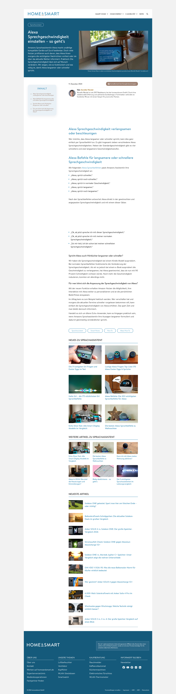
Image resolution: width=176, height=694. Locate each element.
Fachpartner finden (35, 680)
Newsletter (126, 662)
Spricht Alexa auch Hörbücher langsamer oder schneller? (42, 104)
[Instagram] (136, 667)
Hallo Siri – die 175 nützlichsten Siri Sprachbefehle (84, 397)
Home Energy (116, 14)
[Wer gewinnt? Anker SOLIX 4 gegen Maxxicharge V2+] (76, 581)
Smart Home (100, 14)
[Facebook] (123, 667)
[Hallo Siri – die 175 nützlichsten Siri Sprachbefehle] (85, 384)
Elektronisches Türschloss (100, 673)
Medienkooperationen (37, 677)
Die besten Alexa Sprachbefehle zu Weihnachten (120, 427)
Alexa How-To (125, 331)
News (141, 14)
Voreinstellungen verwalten (112, 690)
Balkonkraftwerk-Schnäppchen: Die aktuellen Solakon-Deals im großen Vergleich (109, 517)
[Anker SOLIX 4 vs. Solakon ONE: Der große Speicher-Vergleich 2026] (76, 530)
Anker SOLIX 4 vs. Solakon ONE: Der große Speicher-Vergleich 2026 (108, 530)
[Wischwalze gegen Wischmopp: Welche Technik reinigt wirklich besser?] (76, 607)
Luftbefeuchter (65, 662)
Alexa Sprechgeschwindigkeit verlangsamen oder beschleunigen (43, 94)
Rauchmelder (95, 662)
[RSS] (140, 667)
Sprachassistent (35, 25)
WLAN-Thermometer (98, 677)
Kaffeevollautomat (97, 666)
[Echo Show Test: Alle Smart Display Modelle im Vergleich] (85, 413)
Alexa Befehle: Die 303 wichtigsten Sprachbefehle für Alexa (120, 397)
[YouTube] (127, 667)
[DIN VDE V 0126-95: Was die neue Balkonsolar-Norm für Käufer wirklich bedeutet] (76, 569)
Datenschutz (145, 690)
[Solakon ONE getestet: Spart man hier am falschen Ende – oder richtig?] (76, 504)
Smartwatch (63, 677)
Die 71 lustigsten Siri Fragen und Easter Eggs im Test (83, 368)
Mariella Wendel (87, 90)
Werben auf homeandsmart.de (40, 669)
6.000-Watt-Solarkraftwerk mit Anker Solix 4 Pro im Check (108, 594)
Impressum (126, 690)
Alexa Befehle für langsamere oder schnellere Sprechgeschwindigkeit (43, 99)
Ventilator (62, 666)
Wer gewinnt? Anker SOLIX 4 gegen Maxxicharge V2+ (109, 581)
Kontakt (30, 666)
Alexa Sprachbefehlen (91, 167)
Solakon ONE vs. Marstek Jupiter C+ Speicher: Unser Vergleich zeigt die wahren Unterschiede (108, 556)
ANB (133, 690)
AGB (138, 690)
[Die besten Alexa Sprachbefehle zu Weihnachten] (121, 413)
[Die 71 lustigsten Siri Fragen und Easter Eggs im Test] (85, 354)
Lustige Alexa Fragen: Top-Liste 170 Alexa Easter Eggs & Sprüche (120, 368)
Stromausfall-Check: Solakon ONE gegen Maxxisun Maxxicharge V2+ (107, 543)
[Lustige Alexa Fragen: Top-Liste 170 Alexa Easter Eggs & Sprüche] (121, 354)
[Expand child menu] (107, 14)
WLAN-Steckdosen (66, 673)
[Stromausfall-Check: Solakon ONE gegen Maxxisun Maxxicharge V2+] (76, 543)
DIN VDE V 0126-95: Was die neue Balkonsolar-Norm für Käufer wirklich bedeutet (110, 569)
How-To (110, 331)
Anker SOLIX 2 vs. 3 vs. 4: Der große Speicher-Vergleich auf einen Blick (111, 620)
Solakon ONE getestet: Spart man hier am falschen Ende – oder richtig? (111, 505)
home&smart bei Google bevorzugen (123, 84)
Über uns (31, 662)
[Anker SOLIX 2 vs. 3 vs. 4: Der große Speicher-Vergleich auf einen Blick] (76, 620)
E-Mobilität (130, 14)
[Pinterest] (131, 667)
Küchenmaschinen (97, 669)
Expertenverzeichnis (36, 673)
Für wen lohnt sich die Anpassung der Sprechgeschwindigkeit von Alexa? (43, 110)
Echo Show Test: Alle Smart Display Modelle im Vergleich (84, 427)
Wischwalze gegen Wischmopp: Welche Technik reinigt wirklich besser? (109, 607)
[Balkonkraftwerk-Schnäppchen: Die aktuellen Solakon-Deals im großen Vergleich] (76, 517)
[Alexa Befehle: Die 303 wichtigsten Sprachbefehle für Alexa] (121, 384)
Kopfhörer (62, 669)
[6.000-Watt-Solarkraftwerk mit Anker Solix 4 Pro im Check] (76, 594)
